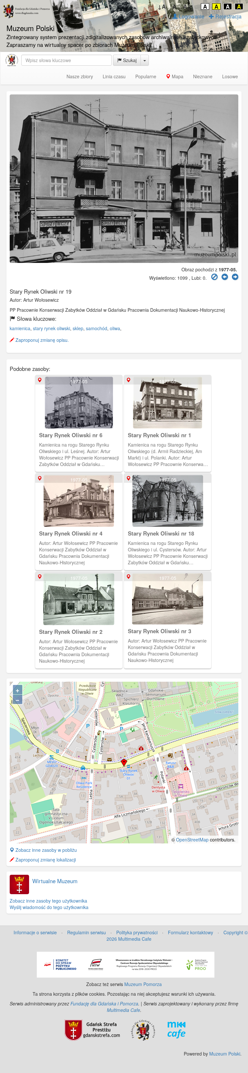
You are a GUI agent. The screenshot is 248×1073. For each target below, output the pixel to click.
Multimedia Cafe (123, 1010)
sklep (78, 328)
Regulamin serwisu (86, 932)
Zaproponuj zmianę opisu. (41, 340)
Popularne (145, 76)
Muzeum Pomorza (143, 984)
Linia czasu (114, 76)
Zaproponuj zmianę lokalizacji (45, 859)
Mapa (176, 76)
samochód (96, 328)
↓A (162, 6)
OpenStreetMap (192, 839)
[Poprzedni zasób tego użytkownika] (225, 277)
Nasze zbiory (80, 76)
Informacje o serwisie (35, 932)
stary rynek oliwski (51, 328)
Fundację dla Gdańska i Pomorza (104, 1003)
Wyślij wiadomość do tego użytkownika (49, 907)
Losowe (230, 76)
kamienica (20, 328)
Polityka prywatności (137, 932)
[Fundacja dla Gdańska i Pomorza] (143, 1029)
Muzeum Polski (224, 1053)
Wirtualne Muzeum (55, 881)
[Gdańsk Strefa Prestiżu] (92, 1029)
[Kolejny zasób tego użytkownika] (235, 277)
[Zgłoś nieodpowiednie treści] (214, 277)
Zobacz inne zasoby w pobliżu (45, 850)
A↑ (187, 6)
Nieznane (202, 76)
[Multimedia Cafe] (176, 1029)
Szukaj (129, 60)
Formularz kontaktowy (190, 932)
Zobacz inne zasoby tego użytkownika (48, 900)
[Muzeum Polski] (11, 60)
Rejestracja (228, 16)
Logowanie (191, 16)
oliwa (115, 328)
